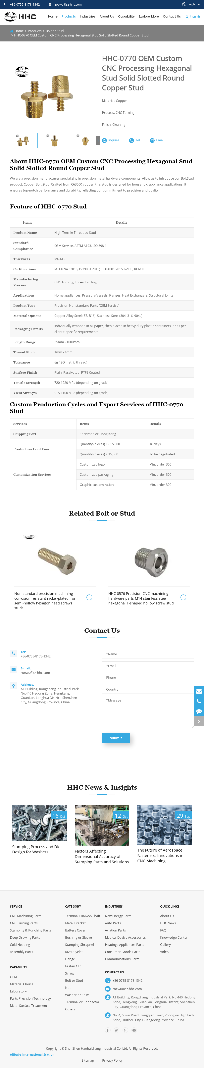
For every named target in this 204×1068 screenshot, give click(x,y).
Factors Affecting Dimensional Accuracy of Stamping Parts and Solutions (102, 856)
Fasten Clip (73, 966)
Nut (68, 987)
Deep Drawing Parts (25, 937)
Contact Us (172, 16)
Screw (69, 973)
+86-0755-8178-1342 (25, 4)
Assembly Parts (21, 952)
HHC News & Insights (102, 787)
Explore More (149, 16)
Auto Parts (113, 923)
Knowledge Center (174, 937)
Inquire (113, 140)
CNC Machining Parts (25, 916)
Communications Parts (122, 959)
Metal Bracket (75, 923)
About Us (107, 16)
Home (53, 16)
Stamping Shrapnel (79, 944)
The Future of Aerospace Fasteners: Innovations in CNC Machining (160, 855)
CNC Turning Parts (24, 923)
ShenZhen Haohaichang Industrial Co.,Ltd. (96, 1048)
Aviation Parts (115, 930)
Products (69, 16)
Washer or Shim (77, 995)
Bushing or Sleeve (78, 937)
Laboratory (18, 991)
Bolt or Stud (55, 31)
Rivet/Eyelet (74, 952)
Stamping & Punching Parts (30, 930)
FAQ (163, 930)
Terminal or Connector (82, 1002)
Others (70, 1009)
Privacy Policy (112, 1060)
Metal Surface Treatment (28, 1005)
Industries (88, 16)
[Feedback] (199, 711)
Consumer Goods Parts (122, 952)
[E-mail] (199, 691)
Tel (137, 140)
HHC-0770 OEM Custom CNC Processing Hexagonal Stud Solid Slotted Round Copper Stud (81, 35)
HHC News (168, 923)
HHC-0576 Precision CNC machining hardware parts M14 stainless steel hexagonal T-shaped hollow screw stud (141, 598)
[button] (98, 140)
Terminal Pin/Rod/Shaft (82, 916)
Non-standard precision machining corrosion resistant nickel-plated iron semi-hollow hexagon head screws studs (45, 600)
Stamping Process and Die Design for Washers (36, 849)
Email (159, 140)
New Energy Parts (118, 916)
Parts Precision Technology (30, 998)
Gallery (165, 944)
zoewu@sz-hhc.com (68, 4)
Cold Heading (20, 944)
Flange (70, 959)
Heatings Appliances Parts (124, 944)
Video (164, 952)
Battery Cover (75, 930)
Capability (126, 16)
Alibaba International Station (32, 1054)
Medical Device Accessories (125, 937)
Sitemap (88, 1060)
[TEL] (199, 701)
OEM (13, 977)
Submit (116, 738)
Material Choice (21, 984)
